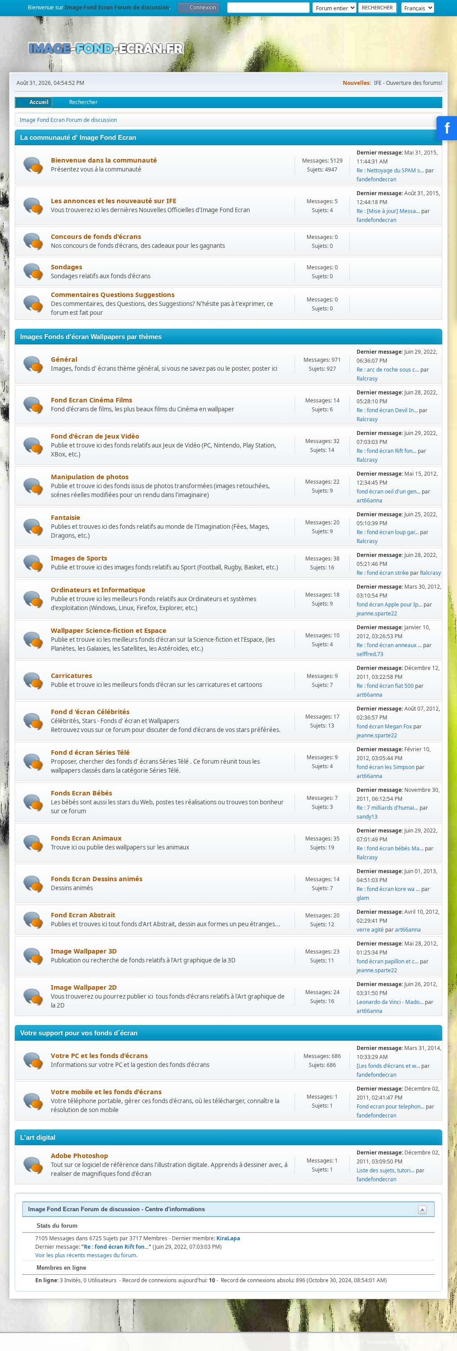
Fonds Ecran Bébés (81, 792)
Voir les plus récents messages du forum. (86, 1255)
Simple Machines (83, 1342)
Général (64, 359)
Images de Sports (79, 557)
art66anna (369, 500)
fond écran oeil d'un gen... (388, 491)
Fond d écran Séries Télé (90, 752)
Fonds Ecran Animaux (86, 837)
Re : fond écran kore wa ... (388, 889)
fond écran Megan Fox (384, 726)
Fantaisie (65, 517)
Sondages (66, 266)
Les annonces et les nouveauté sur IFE (113, 200)
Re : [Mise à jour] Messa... (388, 211)
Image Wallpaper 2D (84, 987)
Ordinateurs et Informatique (98, 589)
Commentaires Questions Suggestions (112, 294)
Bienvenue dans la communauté (104, 159)
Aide (355, 1341)
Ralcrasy (367, 378)
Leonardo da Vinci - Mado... (390, 1002)
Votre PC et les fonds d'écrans (99, 1055)
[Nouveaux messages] (33, 165)
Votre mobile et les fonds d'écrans (106, 1091)
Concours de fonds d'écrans (96, 236)
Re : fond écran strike (383, 573)
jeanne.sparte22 (377, 613)
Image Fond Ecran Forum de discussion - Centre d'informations (116, 1209)
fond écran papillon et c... (388, 961)
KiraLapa (228, 1238)
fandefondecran (376, 179)
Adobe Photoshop (79, 1155)
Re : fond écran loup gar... (388, 532)
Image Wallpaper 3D (84, 950)
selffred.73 (370, 654)
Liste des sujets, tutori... (386, 1170)
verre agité (370, 929)
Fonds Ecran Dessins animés (96, 878)
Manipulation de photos (90, 476)
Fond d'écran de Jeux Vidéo (95, 435)
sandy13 (367, 816)
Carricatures (71, 675)
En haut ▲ (422, 1341)
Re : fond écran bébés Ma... (390, 848)
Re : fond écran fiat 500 (385, 686)
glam (363, 898)
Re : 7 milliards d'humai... (387, 807)
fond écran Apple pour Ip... (389, 604)
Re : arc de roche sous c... (388, 369)
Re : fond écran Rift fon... (386, 451)
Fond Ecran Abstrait (83, 914)
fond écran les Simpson (386, 767)
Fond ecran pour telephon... (390, 1106)
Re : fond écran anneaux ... (389, 645)
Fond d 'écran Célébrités (90, 711)
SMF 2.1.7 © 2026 (42, 1342)
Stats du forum (56, 1225)
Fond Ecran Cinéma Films (91, 399)
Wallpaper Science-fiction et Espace (108, 630)
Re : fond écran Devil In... (387, 410)
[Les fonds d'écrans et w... (388, 1066)
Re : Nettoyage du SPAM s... (390, 170)
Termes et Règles (385, 1341)
